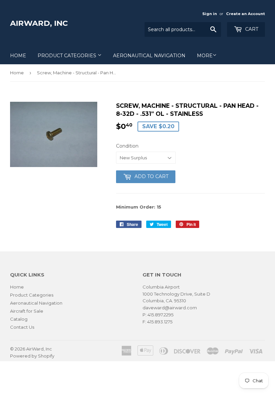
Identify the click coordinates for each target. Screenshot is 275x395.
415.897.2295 (160, 314)
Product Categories (68, 56)
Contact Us (22, 327)
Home (18, 56)
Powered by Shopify (32, 356)
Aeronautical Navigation (149, 56)
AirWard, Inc (39, 23)
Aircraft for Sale (26, 311)
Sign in (209, 13)
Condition (127, 146)
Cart (251, 29)
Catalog (19, 319)
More (205, 56)
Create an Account (245, 13)
